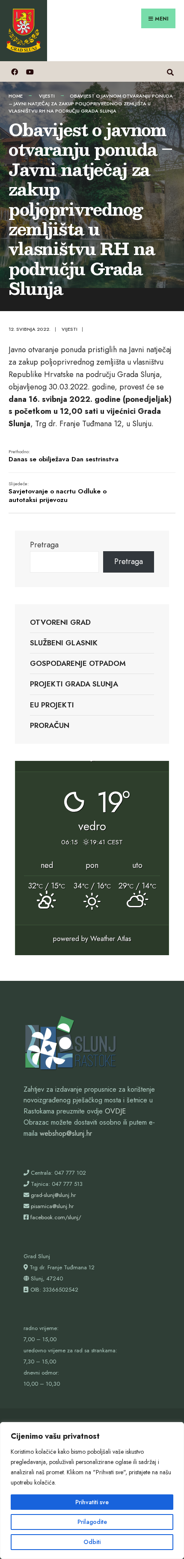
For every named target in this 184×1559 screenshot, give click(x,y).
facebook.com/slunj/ (55, 1217)
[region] (92, 1490)
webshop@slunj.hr (66, 1133)
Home (16, 95)
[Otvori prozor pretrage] (170, 71)
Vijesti (47, 95)
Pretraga (44, 544)
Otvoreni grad (60, 622)
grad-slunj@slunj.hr (53, 1195)
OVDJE (115, 1111)
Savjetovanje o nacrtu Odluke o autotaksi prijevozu (58, 492)
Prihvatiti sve (92, 1502)
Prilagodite (92, 1521)
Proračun (49, 725)
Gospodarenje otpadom (78, 663)
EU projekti (52, 705)
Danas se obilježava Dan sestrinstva (64, 456)
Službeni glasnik (64, 643)
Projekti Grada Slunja (74, 684)
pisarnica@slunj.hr (52, 1206)
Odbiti (92, 1542)
